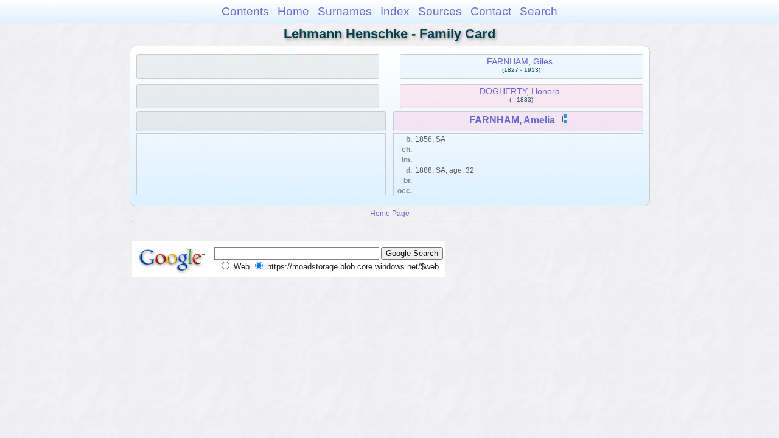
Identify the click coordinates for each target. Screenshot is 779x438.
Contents (245, 11)
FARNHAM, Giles (520, 61)
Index (395, 11)
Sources (440, 11)
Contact (490, 11)
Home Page (390, 213)
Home (293, 11)
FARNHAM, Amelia (512, 120)
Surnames (345, 11)
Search (538, 11)
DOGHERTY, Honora (520, 91)
